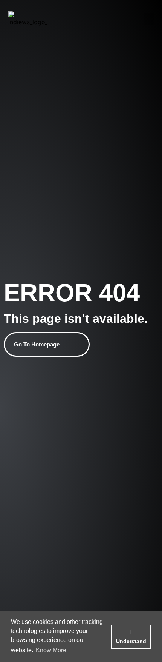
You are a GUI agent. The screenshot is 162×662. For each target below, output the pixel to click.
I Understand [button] (131, 636)
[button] (149, 19)
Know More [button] (51, 650)
